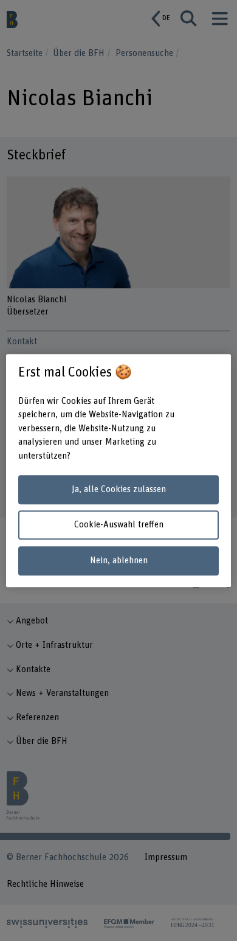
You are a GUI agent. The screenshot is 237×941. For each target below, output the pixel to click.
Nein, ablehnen (119, 560)
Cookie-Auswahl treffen (118, 525)
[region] (119, 471)
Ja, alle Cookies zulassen (119, 489)
